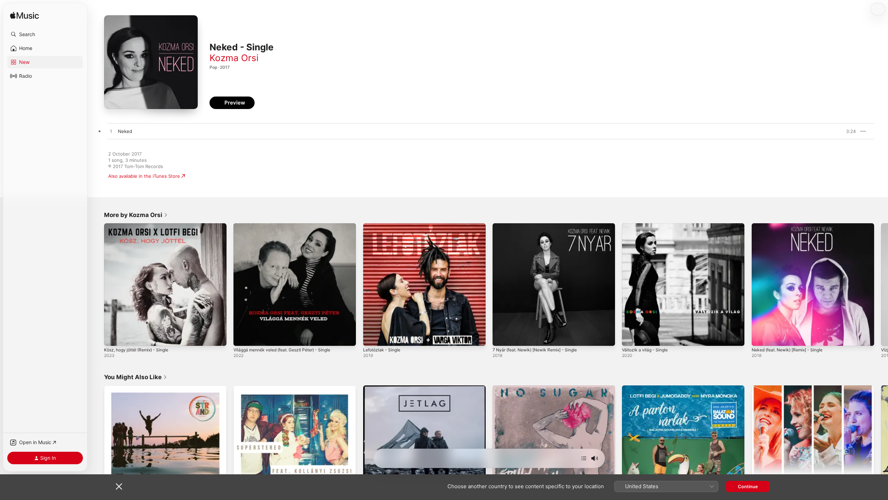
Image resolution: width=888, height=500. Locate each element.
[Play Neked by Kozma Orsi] (111, 131)
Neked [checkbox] (125, 131)
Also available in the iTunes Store (144, 176)
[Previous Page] (97, 285)
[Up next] (584, 458)
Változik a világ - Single (647, 226)
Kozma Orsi (234, 57)
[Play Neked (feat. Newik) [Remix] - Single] (760, 337)
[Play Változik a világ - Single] (630, 337)
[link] (136, 215)
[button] (45, 34)
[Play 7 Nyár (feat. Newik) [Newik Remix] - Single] (501, 337)
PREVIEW (848, 131)
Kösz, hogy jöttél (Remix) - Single (140, 226)
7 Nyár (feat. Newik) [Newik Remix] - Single (540, 226)
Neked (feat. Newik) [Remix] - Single (791, 226)
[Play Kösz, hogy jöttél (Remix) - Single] (113, 337)
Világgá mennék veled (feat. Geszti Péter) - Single (287, 226)
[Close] (119, 486)
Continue (748, 486)
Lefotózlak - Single (383, 226)
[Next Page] (881, 285)
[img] (24, 16)
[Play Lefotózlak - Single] (372, 337)
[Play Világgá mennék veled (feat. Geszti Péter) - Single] (242, 337)
